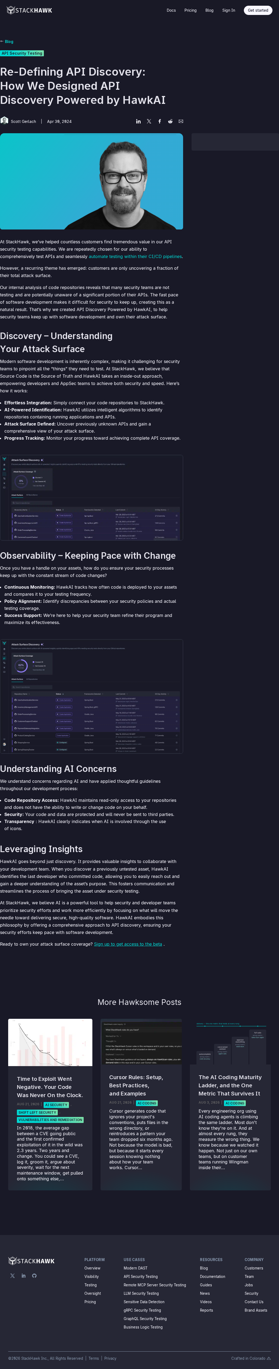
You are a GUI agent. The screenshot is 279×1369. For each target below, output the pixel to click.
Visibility (91, 1276)
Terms (94, 1358)
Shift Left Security (37, 1112)
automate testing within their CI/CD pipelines (135, 256)
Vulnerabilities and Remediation (50, 1120)
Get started (258, 10)
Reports (206, 1310)
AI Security (56, 1105)
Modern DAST (135, 1268)
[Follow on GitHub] (34, 1275)
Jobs (249, 1285)
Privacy (110, 1358)
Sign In (228, 10)
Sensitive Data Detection (144, 1302)
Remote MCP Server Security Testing (155, 1285)
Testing (90, 1285)
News (205, 1293)
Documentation (212, 1276)
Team (249, 1276)
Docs (171, 10)
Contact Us (254, 1302)
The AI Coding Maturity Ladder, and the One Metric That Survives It (230, 1085)
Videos (206, 1302)
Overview (92, 1268)
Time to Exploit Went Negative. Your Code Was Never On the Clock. (50, 1087)
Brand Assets (256, 1310)
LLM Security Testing (141, 1293)
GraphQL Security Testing (145, 1319)
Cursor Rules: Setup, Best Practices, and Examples (136, 1085)
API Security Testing (22, 53)
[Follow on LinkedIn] (23, 1275)
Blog (209, 10)
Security (251, 1293)
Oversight (92, 1293)
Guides (206, 1285)
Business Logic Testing (143, 1327)
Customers (254, 1268)
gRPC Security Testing (142, 1310)
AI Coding (147, 1103)
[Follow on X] (12, 1275)
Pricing (190, 10)
